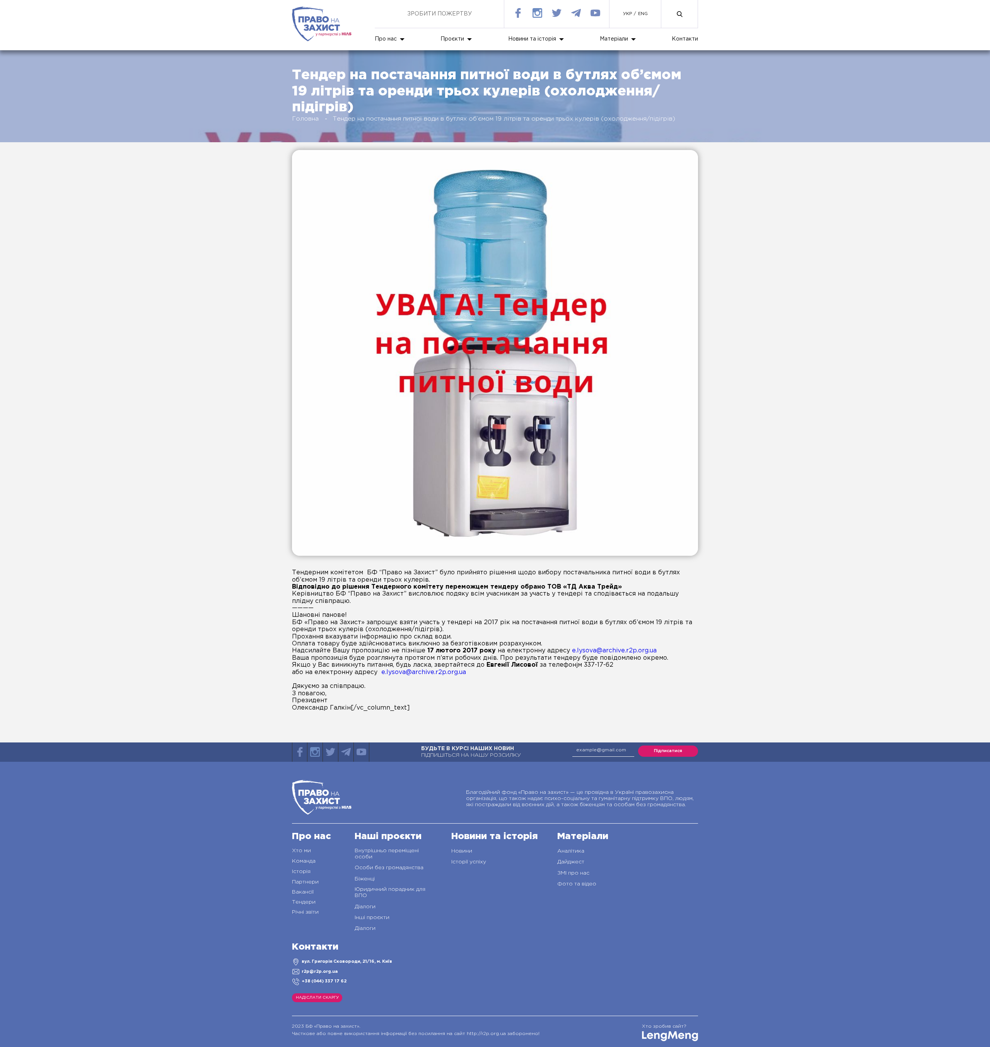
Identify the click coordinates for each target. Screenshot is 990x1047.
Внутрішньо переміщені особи (387, 853)
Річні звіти (305, 912)
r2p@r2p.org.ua (320, 972)
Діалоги (365, 906)
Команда (304, 861)
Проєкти (452, 39)
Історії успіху (468, 862)
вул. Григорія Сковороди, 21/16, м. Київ (347, 962)
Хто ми (301, 850)
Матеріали (614, 39)
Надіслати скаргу (317, 997)
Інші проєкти (372, 917)
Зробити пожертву (439, 14)
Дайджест (570, 862)
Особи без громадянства (389, 867)
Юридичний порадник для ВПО (390, 892)
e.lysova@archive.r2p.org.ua (614, 651)
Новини (461, 851)
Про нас (386, 39)
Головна (305, 119)
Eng (643, 14)
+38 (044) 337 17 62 (324, 981)
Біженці (365, 879)
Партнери (305, 882)
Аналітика (570, 851)
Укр (627, 14)
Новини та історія (532, 39)
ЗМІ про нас (573, 873)
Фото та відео (576, 884)
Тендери (304, 902)
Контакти (685, 39)
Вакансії (303, 892)
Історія (301, 871)
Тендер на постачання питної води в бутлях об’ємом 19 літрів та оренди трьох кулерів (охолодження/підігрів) (504, 119)
